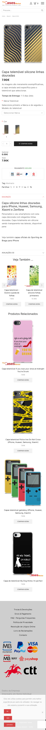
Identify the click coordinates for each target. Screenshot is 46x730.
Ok (7, 711)
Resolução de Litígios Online (23, 627)
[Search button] (42, 10)
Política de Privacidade (23, 622)
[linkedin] (25, 187)
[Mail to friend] (22, 187)
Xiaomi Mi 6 (15, 16)
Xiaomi (9, 16)
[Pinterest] (19, 187)
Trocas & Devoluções (23, 609)
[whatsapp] (28, 187)
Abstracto (10, 183)
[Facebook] (14, 187)
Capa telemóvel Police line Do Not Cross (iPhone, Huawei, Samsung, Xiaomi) (23, 440)
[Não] (42, 712)
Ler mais (10, 725)
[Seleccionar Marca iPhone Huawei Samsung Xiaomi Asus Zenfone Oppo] (23, 113)
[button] (4, 285)
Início (3, 16)
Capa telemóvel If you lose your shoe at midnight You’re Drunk (23, 370)
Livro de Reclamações (23, 631)
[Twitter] (11, 187)
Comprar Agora (26, 144)
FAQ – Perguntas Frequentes (23, 618)
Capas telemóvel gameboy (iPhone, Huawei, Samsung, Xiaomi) (23, 511)
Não (8, 718)
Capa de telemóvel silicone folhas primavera (34, 293)
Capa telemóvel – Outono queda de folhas (11, 293)
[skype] (30, 187)
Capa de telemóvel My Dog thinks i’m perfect (23, 581)
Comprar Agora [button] (12, 304)
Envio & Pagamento (23, 614)
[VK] (16, 187)
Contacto (23, 635)
